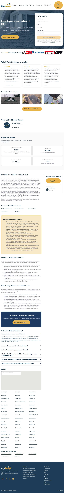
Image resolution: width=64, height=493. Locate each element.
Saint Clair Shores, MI (5, 434)
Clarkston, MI (32, 398)
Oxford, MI (31, 421)
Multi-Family (17, 211)
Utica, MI (17, 440)
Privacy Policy (47, 484)
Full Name (39, 24)
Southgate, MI (32, 434)
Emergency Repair (32, 208)
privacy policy (53, 42)
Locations (21, 5)
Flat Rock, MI (31, 404)
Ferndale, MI (17, 404)
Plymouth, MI (3, 424)
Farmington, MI (4, 404)
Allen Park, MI (4, 391)
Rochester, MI (4, 427)
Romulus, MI (3, 431)
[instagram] (2, 479)
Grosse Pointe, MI (18, 408)
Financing (25, 478)
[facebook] (6, 479)
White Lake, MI (4, 447)
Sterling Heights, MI (5, 437)
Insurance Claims (4, 211)
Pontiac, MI (17, 424)
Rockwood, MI (18, 427)
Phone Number (40, 30)
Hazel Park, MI (4, 411)
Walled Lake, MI (32, 440)
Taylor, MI (17, 437)
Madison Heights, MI (33, 414)
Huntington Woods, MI (19, 411)
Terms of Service (47, 480)
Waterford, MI (18, 444)
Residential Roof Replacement (29, 468)
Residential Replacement (6, 208)
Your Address (40, 19)
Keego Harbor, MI (32, 411)
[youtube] (13, 479)
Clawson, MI (3, 401)
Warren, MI (3, 444)
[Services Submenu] (16, 5)
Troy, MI (3, 440)
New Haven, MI (32, 418)
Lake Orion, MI (4, 414)
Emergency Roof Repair (28, 472)
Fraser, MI (3, 408)
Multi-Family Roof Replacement (29, 474)
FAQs (45, 476)
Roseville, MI (17, 431)
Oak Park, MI (17, 421)
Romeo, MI (31, 427)
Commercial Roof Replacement (29, 470)
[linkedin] (9, 479)
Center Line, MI (18, 398)
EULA (45, 482)
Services (14, 5)
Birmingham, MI (32, 395)
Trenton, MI (31, 437)
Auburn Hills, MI (32, 391)
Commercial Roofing (19, 208)
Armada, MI (17, 391)
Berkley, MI (17, 395)
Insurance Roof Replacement (29, 476)
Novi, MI (3, 421)
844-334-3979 (60, 490)
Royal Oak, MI (32, 431)
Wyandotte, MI (32, 447)
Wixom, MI (17, 447)
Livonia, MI (17, 414)
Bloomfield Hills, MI (5, 398)
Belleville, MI (3, 395)
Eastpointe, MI (32, 401)
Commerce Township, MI (20, 401)
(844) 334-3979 (47, 5)
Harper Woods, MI (33, 408)
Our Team (32, 5)
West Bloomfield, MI (33, 444)
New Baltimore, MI (19, 418)
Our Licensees (39, 5)
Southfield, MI (18, 434)
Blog (27, 5)
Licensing (46, 478)
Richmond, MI (32, 424)
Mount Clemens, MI (5, 418)
